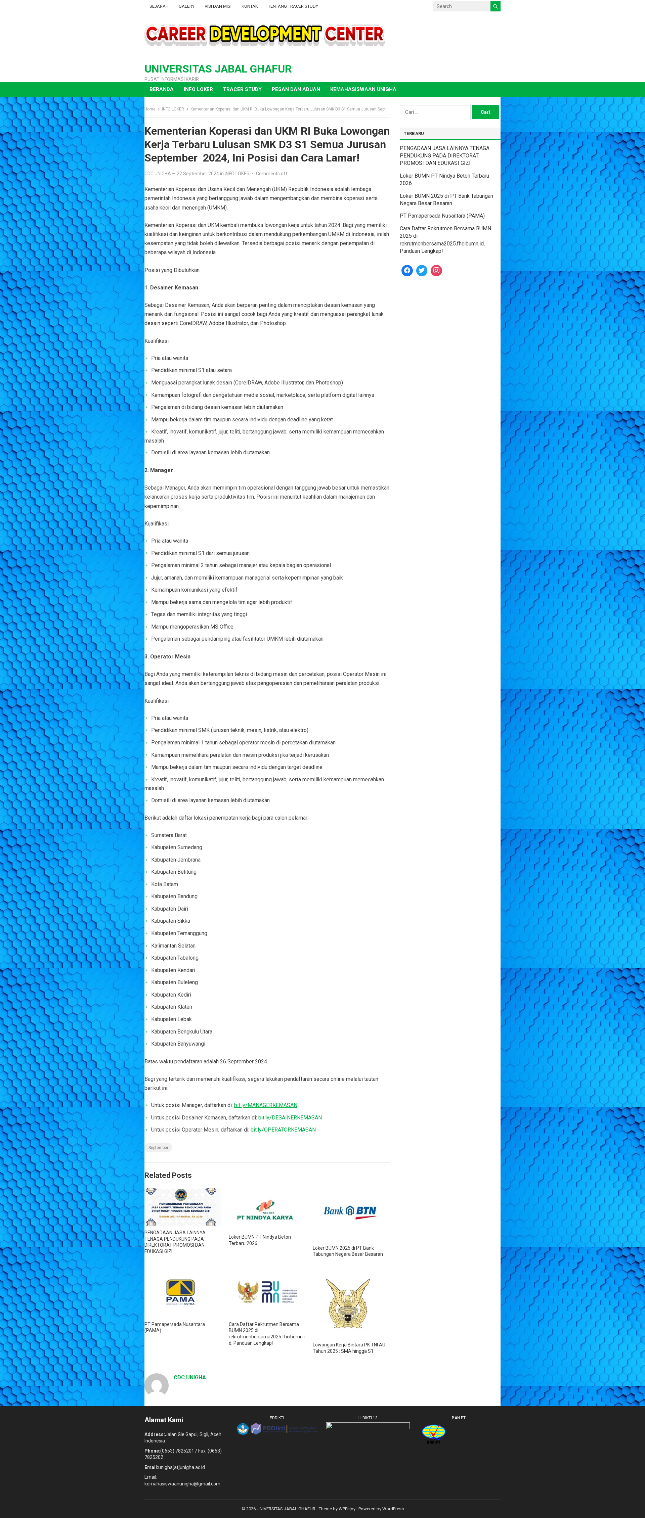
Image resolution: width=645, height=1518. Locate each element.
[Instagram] (436, 270)
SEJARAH (159, 6)
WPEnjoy (347, 1508)
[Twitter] (422, 270)
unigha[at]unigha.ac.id (181, 1467)
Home (150, 109)
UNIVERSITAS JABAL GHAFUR (218, 68)
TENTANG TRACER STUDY (293, 6)
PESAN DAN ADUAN (296, 89)
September (158, 1147)
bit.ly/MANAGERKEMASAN (265, 1105)
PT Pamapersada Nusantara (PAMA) (442, 216)
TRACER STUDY (242, 89)
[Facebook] (407, 270)
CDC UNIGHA (157, 173)
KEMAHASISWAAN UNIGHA (363, 89)
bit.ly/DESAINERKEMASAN (290, 1117)
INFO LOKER (198, 89)
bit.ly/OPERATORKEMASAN (283, 1129)
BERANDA (161, 89)
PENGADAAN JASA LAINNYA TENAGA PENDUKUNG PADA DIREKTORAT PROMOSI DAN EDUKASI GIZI (444, 156)
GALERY (187, 6)
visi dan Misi (218, 6)
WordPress (393, 1508)
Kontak (250, 6)
